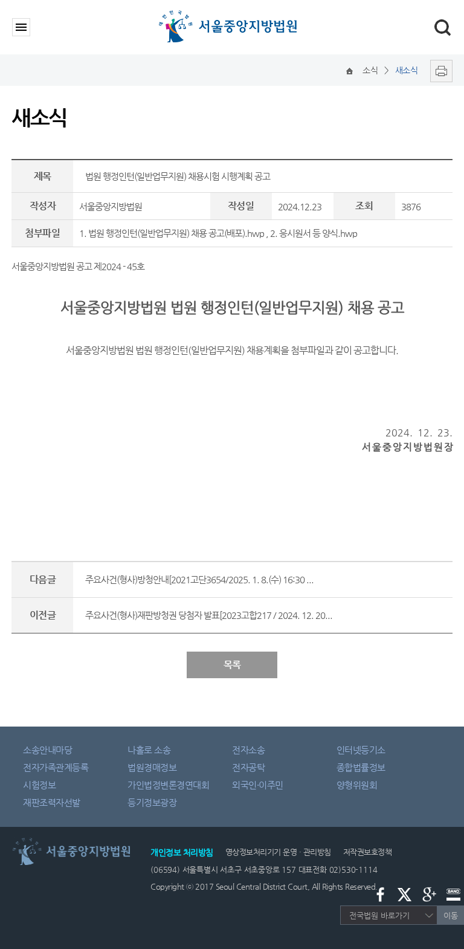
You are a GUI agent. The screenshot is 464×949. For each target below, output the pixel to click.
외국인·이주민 (257, 785)
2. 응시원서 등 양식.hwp (313, 233)
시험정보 (39, 785)
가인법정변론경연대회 (168, 785)
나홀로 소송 (148, 750)
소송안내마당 (47, 750)
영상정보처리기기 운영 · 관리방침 (278, 852)
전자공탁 (248, 767)
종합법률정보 (361, 767)
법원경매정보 (151, 767)
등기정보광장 (151, 802)
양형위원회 (357, 785)
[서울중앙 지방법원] (230, 13)
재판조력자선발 (51, 802)
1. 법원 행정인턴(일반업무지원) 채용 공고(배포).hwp (171, 233)
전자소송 (248, 750)
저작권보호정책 (367, 852)
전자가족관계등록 (55, 767)
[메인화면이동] (349, 70)
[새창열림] (438, 70)
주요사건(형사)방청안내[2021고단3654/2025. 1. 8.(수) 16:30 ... (199, 579)
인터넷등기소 (361, 750)
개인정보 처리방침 (181, 852)
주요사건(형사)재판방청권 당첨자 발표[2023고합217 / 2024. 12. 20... (208, 615)
